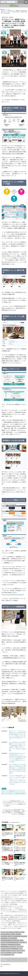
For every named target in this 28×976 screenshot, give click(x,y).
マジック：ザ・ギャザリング (14, 944)
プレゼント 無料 (23, 942)
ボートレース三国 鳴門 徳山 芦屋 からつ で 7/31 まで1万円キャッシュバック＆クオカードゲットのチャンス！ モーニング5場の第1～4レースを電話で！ (14, 803)
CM (4, 932)
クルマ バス (18, 934)
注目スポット (8, 952)
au (1, 932)
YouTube (11, 932)
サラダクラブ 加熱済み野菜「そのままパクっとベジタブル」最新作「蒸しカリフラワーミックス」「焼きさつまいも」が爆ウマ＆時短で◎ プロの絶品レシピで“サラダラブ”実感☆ (17, 780)
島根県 (20, 948)
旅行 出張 (22, 950)
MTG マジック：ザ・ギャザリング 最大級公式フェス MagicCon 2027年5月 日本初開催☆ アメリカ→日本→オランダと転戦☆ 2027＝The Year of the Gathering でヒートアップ (17, 735)
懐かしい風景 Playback (5, 950)
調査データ (19, 952)
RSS (2, 966)
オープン (13, 934)
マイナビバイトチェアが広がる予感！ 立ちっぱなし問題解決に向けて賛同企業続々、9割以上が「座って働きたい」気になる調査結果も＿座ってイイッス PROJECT (13, 812)
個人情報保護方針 (5, 964)
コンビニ (10, 936)
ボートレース (4, 944)
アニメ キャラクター (5, 934)
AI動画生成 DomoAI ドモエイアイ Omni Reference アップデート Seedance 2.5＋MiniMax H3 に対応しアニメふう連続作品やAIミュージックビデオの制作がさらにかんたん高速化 (17, 757)
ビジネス (13, 793)
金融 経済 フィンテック (6, 954)
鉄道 (13, 954)
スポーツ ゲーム (16, 936)
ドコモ (21, 940)
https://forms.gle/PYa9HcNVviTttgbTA (12, 594)
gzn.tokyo (9, 973)
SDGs (7, 932)
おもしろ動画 (17, 932)
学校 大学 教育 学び (5, 948)
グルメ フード (4, 936)
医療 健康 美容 (20, 946)
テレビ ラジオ (14, 938)
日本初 (2, 952)
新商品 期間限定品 (21, 793)
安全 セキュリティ (14, 948)
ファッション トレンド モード (12, 942)
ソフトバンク (24, 936)
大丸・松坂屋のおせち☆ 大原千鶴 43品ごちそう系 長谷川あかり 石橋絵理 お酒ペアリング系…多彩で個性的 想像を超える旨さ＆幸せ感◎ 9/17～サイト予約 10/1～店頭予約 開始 (17, 768)
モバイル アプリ (4, 946)
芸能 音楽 (14, 952)
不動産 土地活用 (12, 946)
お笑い (22, 932)
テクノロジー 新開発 (7, 791)
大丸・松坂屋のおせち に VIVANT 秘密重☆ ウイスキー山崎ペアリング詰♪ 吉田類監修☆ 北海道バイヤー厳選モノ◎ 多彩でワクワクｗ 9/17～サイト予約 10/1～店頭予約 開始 (17, 746)
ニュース (4, 727)
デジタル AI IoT (6, 793)
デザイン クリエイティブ (19, 791)
